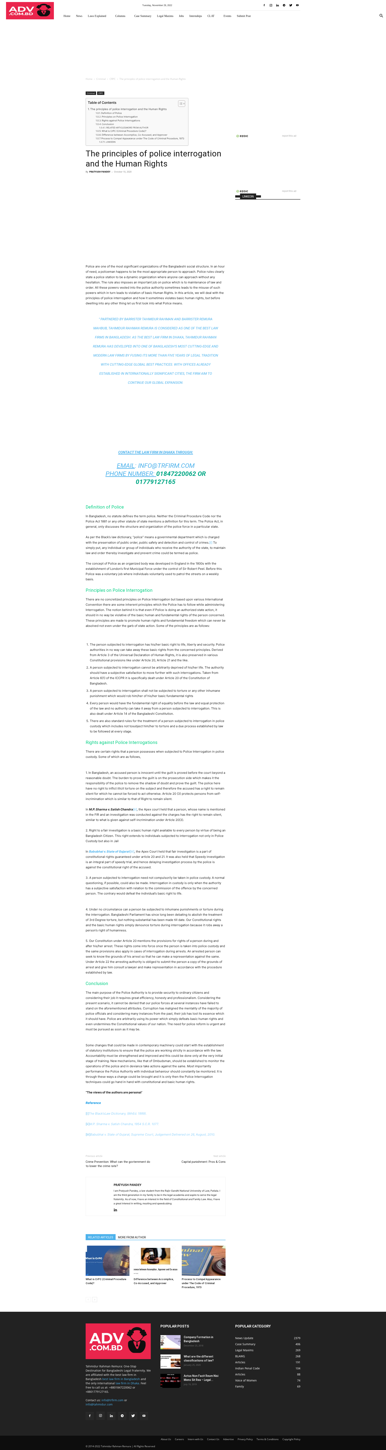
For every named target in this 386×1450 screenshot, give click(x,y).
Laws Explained (97, 16)
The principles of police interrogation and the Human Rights (128, 109)
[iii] (132, 851)
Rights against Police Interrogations (121, 120)
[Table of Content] (181, 103)
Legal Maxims (165, 16)
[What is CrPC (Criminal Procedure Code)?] (107, 1261)
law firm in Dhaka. (128, 1383)
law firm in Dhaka (158, 452)
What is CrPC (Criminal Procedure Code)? (124, 131)
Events (227, 16)
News (79, 16)
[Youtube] (297, 5)
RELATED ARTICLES (100, 1237)
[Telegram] (284, 5)
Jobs (181, 16)
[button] (381, 16)
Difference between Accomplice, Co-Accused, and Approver (134, 134)
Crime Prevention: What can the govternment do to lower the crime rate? (118, 1164)
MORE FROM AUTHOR (132, 1237)
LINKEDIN (111, 142)
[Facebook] (264, 5)
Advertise (228, 1439)
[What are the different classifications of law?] (170, 1361)
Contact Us (213, 1439)
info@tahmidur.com (99, 1404)
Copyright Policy (291, 1439)
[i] (210, 542)
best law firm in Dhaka (164, 337)
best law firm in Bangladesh (121, 1379)
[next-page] (94, 1299)
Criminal (101, 79)
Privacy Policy (245, 1439)
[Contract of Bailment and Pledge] (170, 1342)
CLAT (211, 16)
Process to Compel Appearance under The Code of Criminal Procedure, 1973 (142, 138)
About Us (166, 1439)
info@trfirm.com (166, 465)
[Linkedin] (277, 5)
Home (67, 16)
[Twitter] (291, 5)
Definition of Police (111, 113)
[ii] (135, 809)
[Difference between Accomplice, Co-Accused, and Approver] (156, 1261)
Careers (179, 1439)
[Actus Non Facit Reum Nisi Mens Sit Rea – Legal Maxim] (170, 1381)
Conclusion (108, 124)
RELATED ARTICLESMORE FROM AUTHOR (127, 127)
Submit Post (244, 16)
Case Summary (142, 16)
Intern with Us (195, 1439)
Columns (120, 16)
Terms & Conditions (268, 1439)
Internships (195, 16)
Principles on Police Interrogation (120, 116)
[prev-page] (88, 1299)
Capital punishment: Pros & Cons (204, 1162)
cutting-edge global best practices (141, 364)
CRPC (113, 79)
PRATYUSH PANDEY (99, 171)
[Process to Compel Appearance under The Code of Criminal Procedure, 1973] (204, 1261)
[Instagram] (271, 5)
